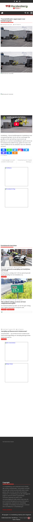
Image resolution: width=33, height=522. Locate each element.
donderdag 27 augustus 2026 (8, 329)
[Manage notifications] (29, 518)
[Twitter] (15, 150)
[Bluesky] (9, 153)
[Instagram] (20, 150)
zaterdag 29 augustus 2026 (8, 299)
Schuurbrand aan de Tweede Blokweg (25, 160)
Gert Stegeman (17, 24)
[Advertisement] (16, 225)
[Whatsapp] (9, 150)
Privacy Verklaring (7, 509)
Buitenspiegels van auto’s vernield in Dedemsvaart (8, 160)
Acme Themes (16, 519)
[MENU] (31, 13)
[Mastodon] (3, 153)
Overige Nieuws (10, 309)
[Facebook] (3, 150)
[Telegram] (26, 150)
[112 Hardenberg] (2, 13)
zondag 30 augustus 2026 (7, 267)
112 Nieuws (4, 155)
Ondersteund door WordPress (9, 517)
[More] (15, 153)
